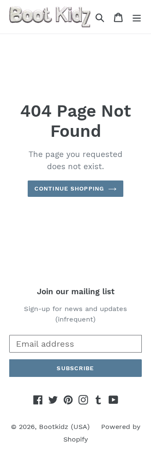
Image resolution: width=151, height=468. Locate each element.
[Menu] (137, 16)
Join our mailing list (76, 291)
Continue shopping (69, 188)
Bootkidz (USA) (64, 427)
